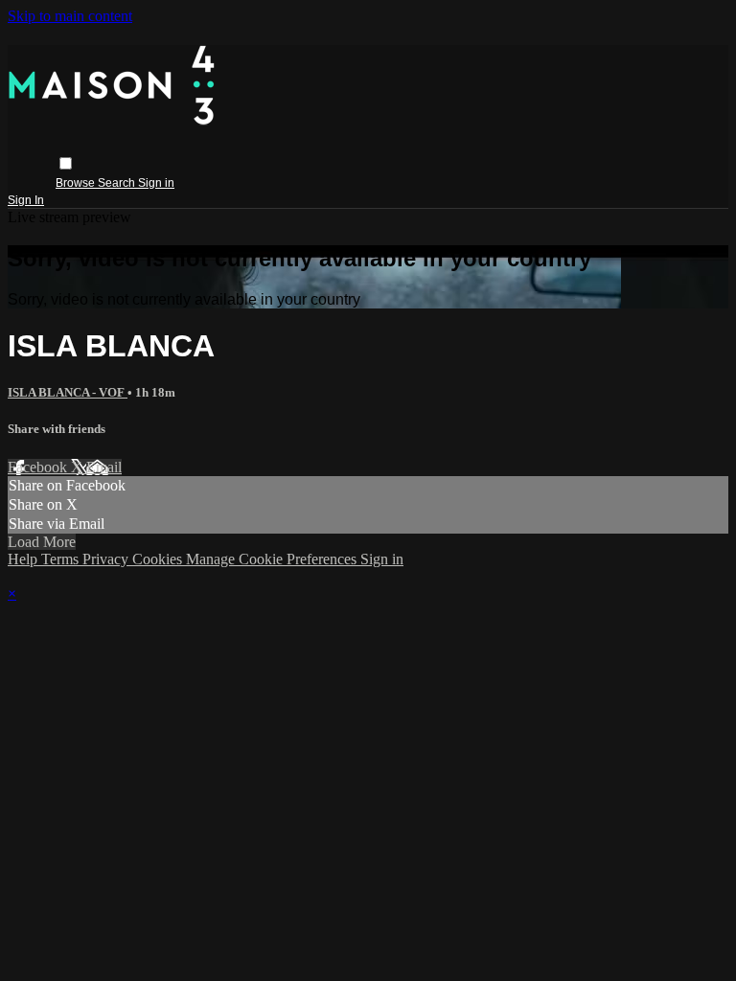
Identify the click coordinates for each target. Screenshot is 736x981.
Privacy (107, 559)
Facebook (39, 467)
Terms (61, 559)
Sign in (156, 183)
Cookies (159, 559)
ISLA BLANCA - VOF (67, 392)
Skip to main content (70, 16)
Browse (77, 183)
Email (104, 467)
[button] (65, 163)
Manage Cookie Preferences (273, 559)
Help (24, 559)
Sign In (26, 200)
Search (118, 183)
